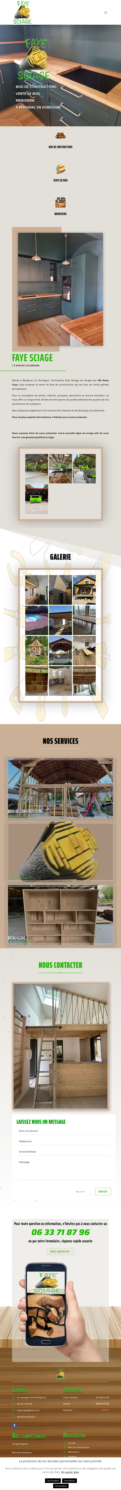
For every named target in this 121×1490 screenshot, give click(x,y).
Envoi (103, 1191)
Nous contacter (59, 1251)
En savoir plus (70, 1472)
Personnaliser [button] (61, 1486)
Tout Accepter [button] (53, 1480)
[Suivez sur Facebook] (14, 1425)
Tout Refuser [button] (69, 1480)
